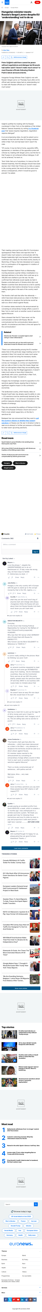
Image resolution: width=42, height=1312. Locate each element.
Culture (4, 1272)
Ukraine (28, 1226)
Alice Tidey (6, 50)
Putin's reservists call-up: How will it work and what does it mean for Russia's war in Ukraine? (19, 343)
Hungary (7, 463)
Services (4, 1287)
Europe (7, 7)
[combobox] (21, 1204)
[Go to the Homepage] (7, 2)
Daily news (32, 1235)
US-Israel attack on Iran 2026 (21, 1216)
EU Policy (25, 1259)
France (23, 1221)
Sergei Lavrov (8, 468)
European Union (32, 1230)
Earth (3, 1263)
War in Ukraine (20, 463)
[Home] (2, 7)
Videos (24, 1272)
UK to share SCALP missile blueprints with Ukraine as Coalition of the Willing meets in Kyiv (18, 449)
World (24, 1255)
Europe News (14, 7)
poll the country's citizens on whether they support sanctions (20, 420)
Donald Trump (15, 1226)
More (3, 1292)
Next (23, 1263)
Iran (20, 1230)
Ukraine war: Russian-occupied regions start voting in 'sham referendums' (18, 336)
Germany (10, 1235)
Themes (4, 1251)
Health (20, 1235)
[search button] (36, 1204)
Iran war (34, 1221)
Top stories (8, 1027)
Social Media (8, 1230)
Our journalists (26, 1276)
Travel (24, 1267)
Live (37, 2)
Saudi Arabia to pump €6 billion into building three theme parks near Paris (18, 442)
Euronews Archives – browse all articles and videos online (11, 1280)
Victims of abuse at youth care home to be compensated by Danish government (15, 455)
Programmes (6, 1276)
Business (4, 1259)
